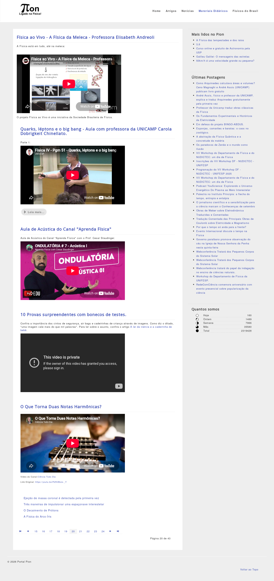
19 (65, 531)
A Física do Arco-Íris (37, 516)
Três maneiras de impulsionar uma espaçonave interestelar (64, 504)
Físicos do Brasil (245, 11)
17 (50, 531)
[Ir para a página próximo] (110, 531)
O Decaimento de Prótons (41, 510)
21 (80, 531)
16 (43, 531)
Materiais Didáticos (213, 11)
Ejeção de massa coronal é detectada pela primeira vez (61, 498)
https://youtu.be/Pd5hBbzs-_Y (51, 482)
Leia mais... (35, 212)
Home (156, 11)
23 (95, 531)
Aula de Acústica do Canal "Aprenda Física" (66, 229)
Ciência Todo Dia (47, 476)
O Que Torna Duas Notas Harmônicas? (61, 406)
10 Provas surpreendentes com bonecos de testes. (73, 314)
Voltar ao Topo (249, 569)
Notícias (188, 11)
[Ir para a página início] (20, 531)
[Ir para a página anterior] (28, 531)
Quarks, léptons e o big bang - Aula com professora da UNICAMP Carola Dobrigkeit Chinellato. (96, 131)
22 (88, 531)
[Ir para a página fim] (118, 531)
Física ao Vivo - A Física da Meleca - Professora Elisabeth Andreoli (86, 37)
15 (35, 531)
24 (103, 531)
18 (58, 531)
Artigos (171, 11)
